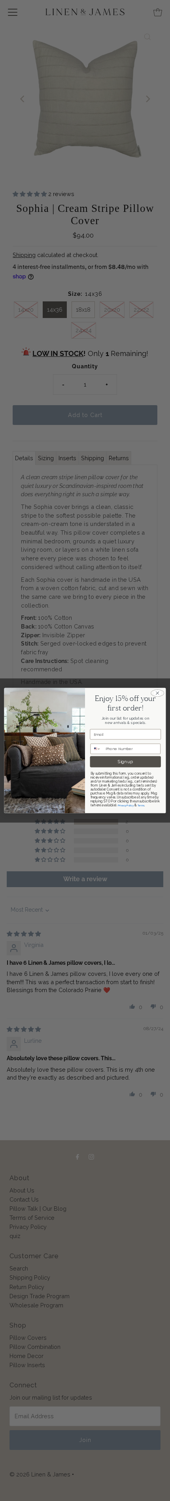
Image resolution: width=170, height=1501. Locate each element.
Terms (141, 805)
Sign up (125, 761)
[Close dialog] (157, 693)
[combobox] (97, 749)
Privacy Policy (126, 805)
